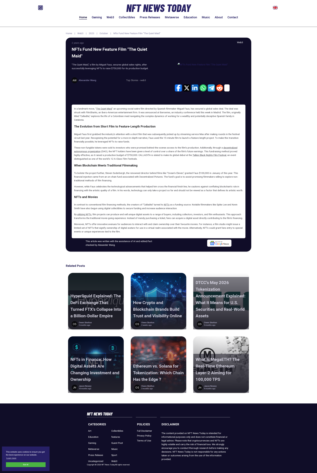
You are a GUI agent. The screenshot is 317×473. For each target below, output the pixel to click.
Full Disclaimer (144, 430)
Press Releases (150, 17)
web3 (143, 80)
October (104, 33)
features (115, 437)
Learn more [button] (11, 458)
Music (206, 17)
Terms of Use (144, 440)
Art (89, 430)
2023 (91, 33)
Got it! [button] (25, 465)
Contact (232, 17)
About (219, 17)
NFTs (167, 204)
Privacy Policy (144, 435)
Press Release (95, 455)
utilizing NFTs (84, 214)
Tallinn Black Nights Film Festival (209, 155)
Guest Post (117, 443)
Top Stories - (133, 80)
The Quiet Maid (104, 108)
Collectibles (127, 17)
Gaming (97, 17)
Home (83, 17)
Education (190, 17)
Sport (114, 455)
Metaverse (172, 17)
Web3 (110, 17)
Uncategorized (95, 461)
